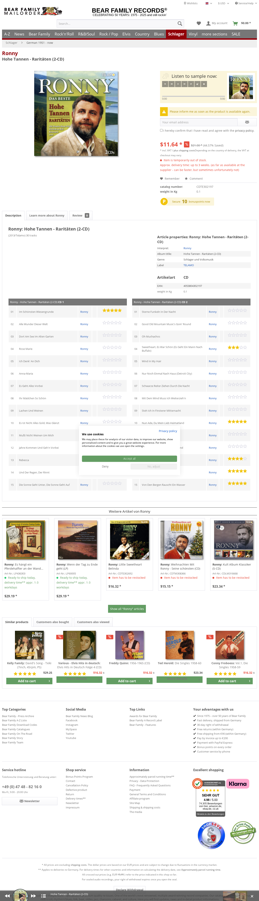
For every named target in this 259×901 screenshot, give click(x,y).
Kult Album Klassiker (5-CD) (231, 566)
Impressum (73, 807)
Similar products (16, 622)
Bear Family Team (12, 742)
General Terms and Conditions (148, 794)
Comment (196, 178)
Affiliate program (140, 798)
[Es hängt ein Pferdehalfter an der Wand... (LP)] (25, 539)
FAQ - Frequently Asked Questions (150, 785)
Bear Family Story (12, 738)
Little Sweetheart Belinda (125, 566)
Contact (70, 781)
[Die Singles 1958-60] (180, 645)
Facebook (71, 720)
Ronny (10, 53)
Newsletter (72, 803)
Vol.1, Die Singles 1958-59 (229, 665)
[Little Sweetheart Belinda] (129, 539)
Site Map (135, 803)
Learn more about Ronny (46, 215)
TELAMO (189, 265)
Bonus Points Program (79, 776)
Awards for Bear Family (143, 716)
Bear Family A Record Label (146, 720)
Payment (135, 790)
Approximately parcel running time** (152, 776)
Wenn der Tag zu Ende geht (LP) (77, 566)
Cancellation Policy (77, 785)
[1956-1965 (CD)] (129, 645)
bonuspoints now (199, 201)
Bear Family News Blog (79, 716)
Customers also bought (52, 622)
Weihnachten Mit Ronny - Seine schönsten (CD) (180, 566)
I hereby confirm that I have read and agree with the (208, 130)
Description (13, 215)
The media (136, 812)
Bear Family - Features (143, 725)
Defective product (76, 790)
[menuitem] (120, 23)
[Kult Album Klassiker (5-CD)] (233, 539)
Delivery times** (76, 798)
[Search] (180, 23)
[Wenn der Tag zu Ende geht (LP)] (77, 539)
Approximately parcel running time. (201, 869)
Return (70, 794)
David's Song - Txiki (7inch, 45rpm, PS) (29, 665)
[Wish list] (199, 23)
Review (80, 215)
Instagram (72, 725)
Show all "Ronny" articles (127, 609)
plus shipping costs (184, 150)
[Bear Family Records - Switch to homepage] (34, 11)
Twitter (70, 734)
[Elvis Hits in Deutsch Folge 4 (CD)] (79, 645)
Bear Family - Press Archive (18, 716)
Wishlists (191, 3)
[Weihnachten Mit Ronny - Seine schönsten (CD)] (181, 539)
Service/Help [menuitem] (246, 3)
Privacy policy (168, 431)
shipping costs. (79, 865)
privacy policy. (244, 130)
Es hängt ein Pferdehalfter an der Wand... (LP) (23, 567)
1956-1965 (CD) (129, 663)
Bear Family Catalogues (16, 729)
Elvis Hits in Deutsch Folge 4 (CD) (79, 665)
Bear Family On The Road (17, 734)
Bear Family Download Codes (19, 725)
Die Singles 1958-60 (179, 663)
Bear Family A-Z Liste (14, 720)
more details (77, 678)
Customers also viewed (93, 622)
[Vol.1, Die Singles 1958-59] (230, 645)
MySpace (71, 729)
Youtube (71, 738)
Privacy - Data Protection (144, 781)
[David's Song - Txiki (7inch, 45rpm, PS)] (29, 645)
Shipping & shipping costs (145, 807)
